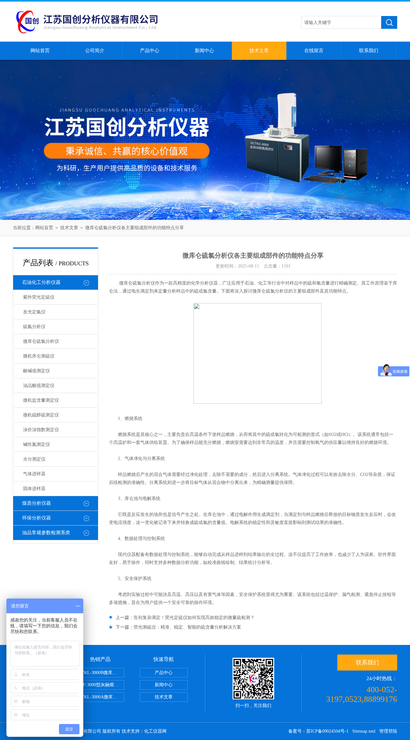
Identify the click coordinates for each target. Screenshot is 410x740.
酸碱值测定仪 (36, 370)
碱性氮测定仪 (36, 444)
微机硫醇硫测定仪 (41, 415)
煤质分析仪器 (36, 503)
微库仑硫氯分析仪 (41, 341)
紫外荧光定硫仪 (38, 297)
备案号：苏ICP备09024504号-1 (318, 731)
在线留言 (314, 50)
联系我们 (368, 50)
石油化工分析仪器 (41, 282)
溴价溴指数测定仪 (41, 429)
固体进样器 (34, 488)
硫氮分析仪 (34, 326)
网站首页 (40, 50)
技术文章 (259, 50)
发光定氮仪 (34, 312)
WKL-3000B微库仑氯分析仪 (102, 672)
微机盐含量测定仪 (41, 400)
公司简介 (94, 50)
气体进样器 (34, 473)
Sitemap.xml (363, 731)
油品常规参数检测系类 (46, 532)
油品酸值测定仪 (38, 385)
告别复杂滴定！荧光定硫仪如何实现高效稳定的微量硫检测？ (194, 617)
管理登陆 (388, 731)
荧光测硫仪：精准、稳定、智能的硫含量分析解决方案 (187, 627)
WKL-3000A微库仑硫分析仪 (102, 697)
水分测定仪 (34, 459)
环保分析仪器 (36, 517)
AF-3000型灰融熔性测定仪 (102, 684)
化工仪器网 (155, 731)
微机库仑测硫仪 (38, 356)
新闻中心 (204, 50)
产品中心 (149, 50)
